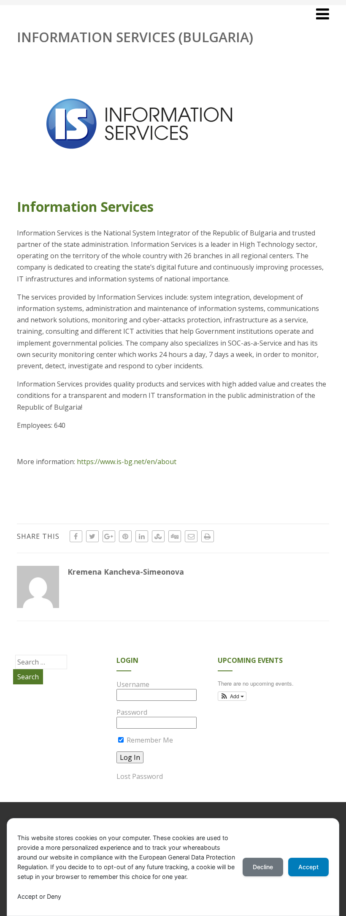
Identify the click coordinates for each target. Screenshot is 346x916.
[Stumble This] (158, 536)
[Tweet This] (92, 536)
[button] (232, 696)
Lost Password (139, 776)
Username (132, 684)
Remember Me (149, 740)
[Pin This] (125, 536)
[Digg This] (174, 536)
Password (131, 712)
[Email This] (191, 536)
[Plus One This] (109, 536)
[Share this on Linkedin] (141, 536)
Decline (263, 866)
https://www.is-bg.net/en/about (126, 461)
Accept (308, 866)
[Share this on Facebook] (76, 536)
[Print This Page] (207, 536)
